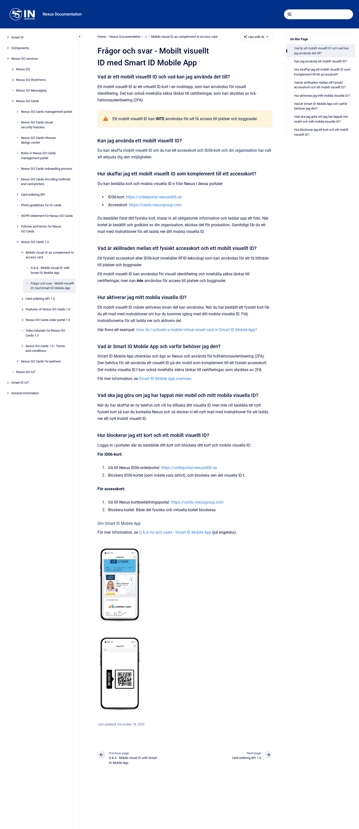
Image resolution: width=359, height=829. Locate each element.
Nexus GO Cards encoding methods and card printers (46, 181)
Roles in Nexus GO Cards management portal (38, 155)
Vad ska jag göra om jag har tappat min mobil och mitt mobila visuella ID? (321, 119)
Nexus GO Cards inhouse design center (38, 140)
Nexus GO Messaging (31, 90)
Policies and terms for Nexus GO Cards (41, 229)
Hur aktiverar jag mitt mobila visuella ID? (322, 95)
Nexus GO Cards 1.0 (35, 242)
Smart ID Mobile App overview (165, 378)
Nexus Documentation (62, 14)
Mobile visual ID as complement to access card (50, 254)
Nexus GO (23, 69)
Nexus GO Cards (27, 101)
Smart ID (17, 37)
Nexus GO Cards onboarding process (46, 168)
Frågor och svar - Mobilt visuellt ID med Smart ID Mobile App (52, 285)
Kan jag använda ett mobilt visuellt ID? (320, 61)
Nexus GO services (24, 58)
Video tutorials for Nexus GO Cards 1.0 (45, 333)
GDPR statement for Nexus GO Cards (47, 216)
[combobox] (318, 14)
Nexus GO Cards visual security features (37, 124)
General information (25, 393)
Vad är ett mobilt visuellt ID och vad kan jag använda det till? (321, 50)
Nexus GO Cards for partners (41, 361)
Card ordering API (33, 194)
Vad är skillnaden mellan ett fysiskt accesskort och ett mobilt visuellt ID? (320, 85)
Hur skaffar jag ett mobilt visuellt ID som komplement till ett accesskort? (322, 72)
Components (20, 48)
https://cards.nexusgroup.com (155, 205)
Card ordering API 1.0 (40, 299)
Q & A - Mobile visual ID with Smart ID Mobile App (50, 270)
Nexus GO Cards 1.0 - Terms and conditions (45, 348)
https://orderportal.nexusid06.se (154, 197)
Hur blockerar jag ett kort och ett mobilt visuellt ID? (321, 132)
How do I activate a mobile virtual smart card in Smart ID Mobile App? (196, 329)
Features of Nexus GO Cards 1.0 (48, 309)
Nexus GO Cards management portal (46, 111)
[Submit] (290, 14)
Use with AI (256, 37)
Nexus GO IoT (26, 372)
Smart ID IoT (20, 382)
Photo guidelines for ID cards (41, 205)
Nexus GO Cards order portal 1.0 (48, 320)
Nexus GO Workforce (31, 80)
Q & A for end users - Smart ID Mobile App (175, 532)
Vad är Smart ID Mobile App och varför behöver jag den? (320, 106)
